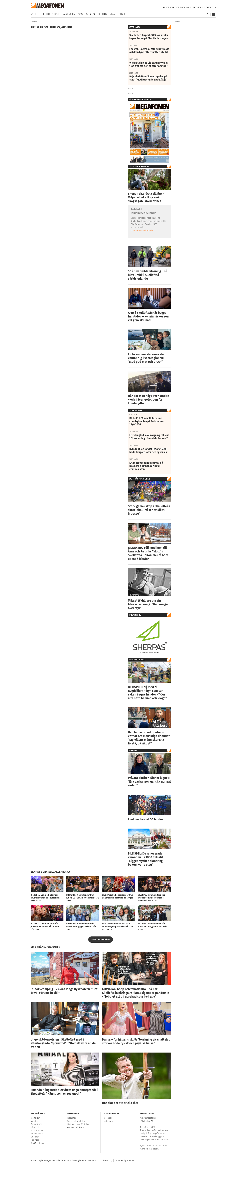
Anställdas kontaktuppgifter (152, 1136)
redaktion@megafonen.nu (156, 1130)
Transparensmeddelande (142, 230)
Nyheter (35, 14)
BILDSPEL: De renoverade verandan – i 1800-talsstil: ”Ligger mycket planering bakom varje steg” (146, 859)
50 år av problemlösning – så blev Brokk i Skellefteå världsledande (147, 275)
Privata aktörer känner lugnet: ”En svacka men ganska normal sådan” (149, 781)
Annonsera (168, 7)
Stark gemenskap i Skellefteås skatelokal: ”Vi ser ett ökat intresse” (149, 509)
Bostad (102, 14)
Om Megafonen (193, 7)
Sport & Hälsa (86, 14)
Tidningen (180, 7)
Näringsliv (69, 14)
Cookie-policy (106, 1160)
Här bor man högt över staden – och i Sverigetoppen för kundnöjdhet (148, 399)
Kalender (35, 1137)
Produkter (71, 1118)
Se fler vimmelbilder (100, 939)
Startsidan (35, 1118)
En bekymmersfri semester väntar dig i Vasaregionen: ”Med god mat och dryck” (146, 358)
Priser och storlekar (76, 1121)
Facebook (107, 1118)
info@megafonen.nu (155, 1133)
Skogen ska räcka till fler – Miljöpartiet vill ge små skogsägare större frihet (146, 197)
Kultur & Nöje (51, 14)
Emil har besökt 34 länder (145, 819)
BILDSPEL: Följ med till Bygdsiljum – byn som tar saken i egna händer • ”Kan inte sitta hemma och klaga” (147, 692)
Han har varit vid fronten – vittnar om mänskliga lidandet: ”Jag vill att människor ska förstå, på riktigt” (149, 737)
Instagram (108, 1121)
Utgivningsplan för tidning (78, 1124)
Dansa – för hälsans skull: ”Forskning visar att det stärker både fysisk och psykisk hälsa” (136, 1041)
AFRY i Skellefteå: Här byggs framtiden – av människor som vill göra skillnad (149, 316)
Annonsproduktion (75, 1127)
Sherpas (130, 1160)
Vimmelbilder (118, 14)
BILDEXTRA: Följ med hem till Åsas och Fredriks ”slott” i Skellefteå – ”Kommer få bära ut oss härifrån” (148, 553)
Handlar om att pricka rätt (120, 1103)
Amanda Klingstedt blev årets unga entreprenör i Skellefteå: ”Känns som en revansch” (64, 1091)
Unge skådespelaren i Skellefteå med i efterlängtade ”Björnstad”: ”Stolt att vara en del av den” (63, 1043)
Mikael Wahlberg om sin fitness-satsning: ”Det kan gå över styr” (148, 604)
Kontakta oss (209, 7)
